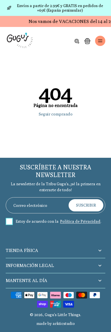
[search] (77, 41)
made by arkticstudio (55, 323)
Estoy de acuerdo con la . (58, 221)
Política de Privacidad (80, 221)
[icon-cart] (87, 41)
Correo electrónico (30, 205)
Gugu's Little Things (62, 314)
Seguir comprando (56, 114)
